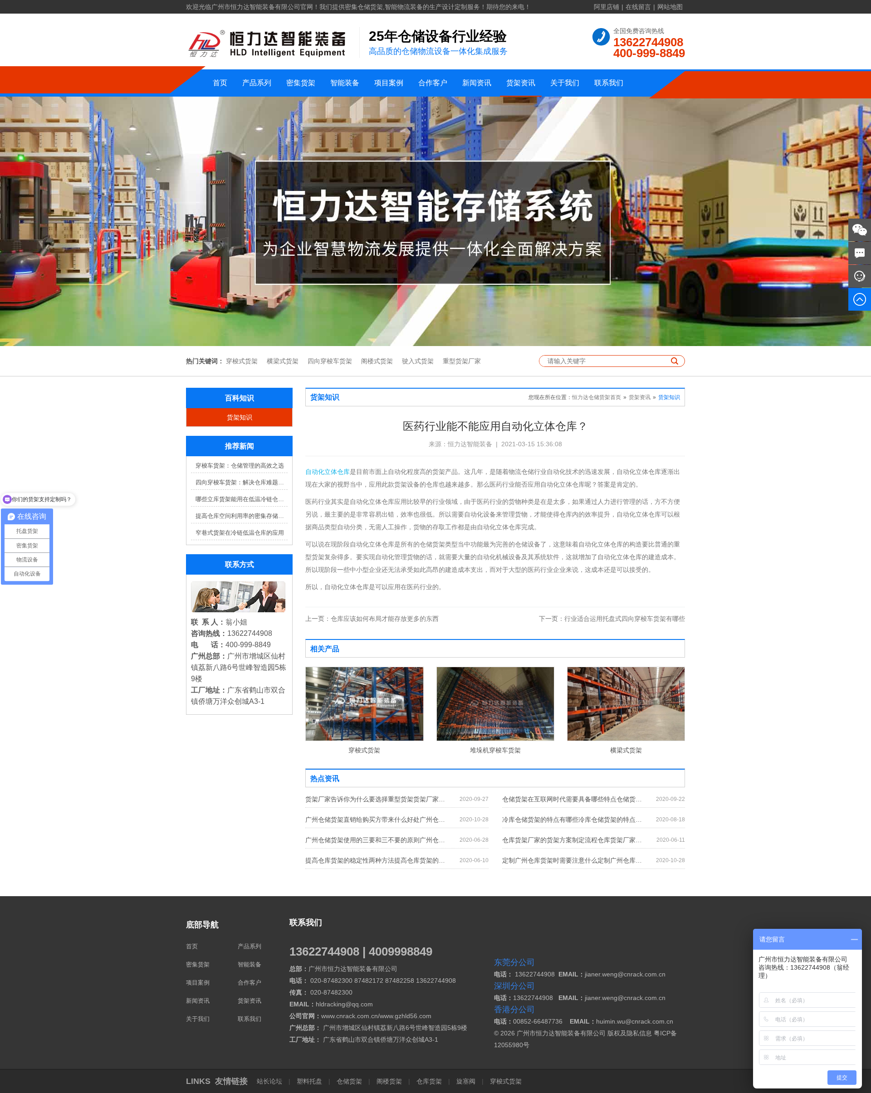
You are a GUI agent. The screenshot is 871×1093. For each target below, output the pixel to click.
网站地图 (670, 6)
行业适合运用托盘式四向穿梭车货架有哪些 (612, 618)
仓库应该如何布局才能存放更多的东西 (372, 618)
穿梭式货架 (242, 361)
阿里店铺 (606, 6)
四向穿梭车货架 (330, 361)
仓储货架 (349, 1081)
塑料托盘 (309, 1081)
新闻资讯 (476, 83)
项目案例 (388, 83)
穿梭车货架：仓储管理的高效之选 (240, 465)
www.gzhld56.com (405, 1016)
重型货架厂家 (462, 361)
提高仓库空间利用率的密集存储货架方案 (242, 515)
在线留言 (638, 6)
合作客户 (432, 83)
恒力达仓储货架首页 (596, 397)
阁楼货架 (389, 1081)
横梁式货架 (282, 361)
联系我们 (608, 83)
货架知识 (239, 417)
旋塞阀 (466, 1081)
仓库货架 (429, 1081)
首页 (220, 83)
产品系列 (256, 83)
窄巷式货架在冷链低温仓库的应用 (240, 532)
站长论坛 (270, 1081)
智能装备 (344, 83)
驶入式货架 (418, 361)
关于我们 (564, 83)
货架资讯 (520, 83)
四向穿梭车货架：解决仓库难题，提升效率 (242, 482)
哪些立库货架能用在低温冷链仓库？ (242, 499)
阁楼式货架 (377, 361)
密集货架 (300, 83)
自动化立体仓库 (327, 471)
